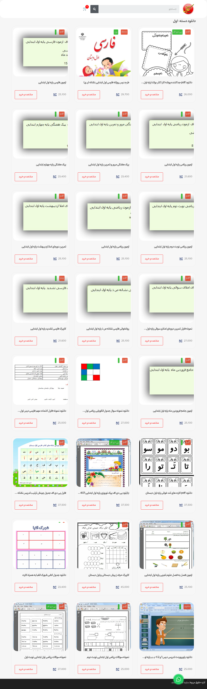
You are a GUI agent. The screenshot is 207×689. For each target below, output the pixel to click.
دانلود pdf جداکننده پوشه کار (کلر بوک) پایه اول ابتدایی (168, 84)
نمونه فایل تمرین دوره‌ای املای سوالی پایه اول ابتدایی (169, 330)
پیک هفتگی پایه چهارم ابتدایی (51, 165)
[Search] (94, 9)
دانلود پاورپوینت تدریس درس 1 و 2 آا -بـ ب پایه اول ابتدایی (167, 658)
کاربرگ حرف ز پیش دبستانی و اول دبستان (108, 575)
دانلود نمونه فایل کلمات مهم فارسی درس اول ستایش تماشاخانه (43, 412)
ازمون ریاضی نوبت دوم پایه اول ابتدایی (173, 247)
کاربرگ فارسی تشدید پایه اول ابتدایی (48, 329)
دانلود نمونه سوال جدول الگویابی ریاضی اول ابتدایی (107, 412)
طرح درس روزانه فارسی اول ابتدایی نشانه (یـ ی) (106, 83)
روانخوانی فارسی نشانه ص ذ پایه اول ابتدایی (107, 329)
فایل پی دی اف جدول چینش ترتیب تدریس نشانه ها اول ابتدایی (40, 494)
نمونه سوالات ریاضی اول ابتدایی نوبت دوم (108, 657)
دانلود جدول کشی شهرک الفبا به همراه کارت (44, 575)
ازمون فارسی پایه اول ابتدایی (52, 83)
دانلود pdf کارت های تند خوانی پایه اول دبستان (169, 493)
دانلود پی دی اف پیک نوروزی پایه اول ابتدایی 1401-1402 (103, 494)
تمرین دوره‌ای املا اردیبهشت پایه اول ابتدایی (44, 247)
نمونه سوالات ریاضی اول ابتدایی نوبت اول (45, 657)
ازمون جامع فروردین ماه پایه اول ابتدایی (172, 411)
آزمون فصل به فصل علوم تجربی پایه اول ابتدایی (168, 575)
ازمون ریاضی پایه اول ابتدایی (178, 165)
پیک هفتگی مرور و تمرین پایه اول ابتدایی (108, 165)
